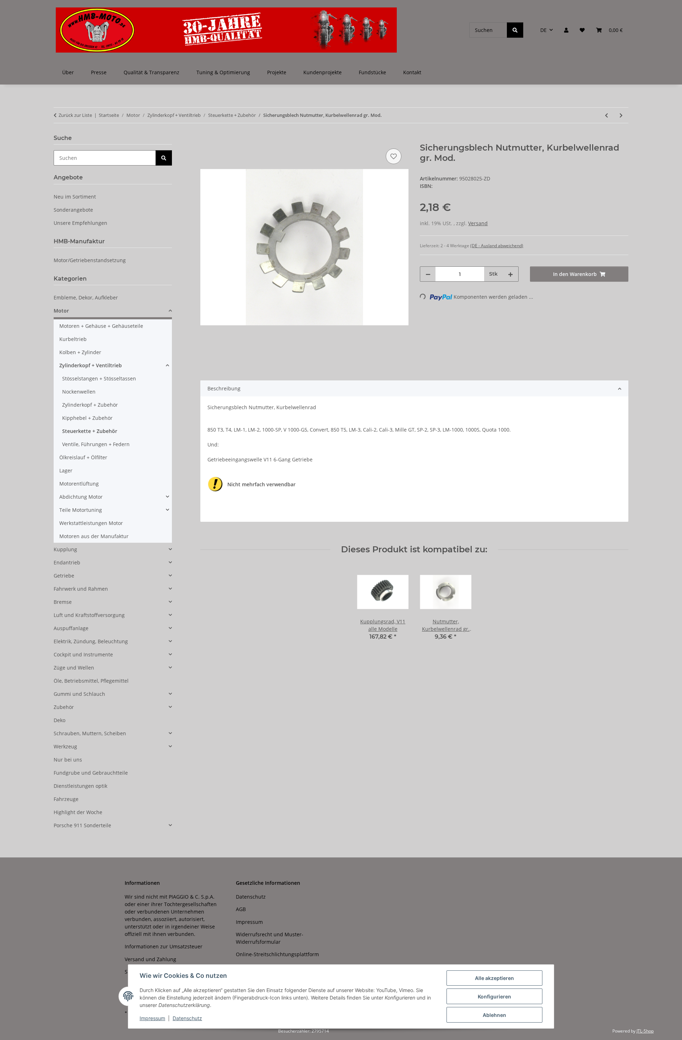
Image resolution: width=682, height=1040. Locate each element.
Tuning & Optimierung (223, 72)
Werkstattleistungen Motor (91, 523)
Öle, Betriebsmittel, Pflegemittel (91, 680)
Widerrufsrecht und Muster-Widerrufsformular (269, 938)
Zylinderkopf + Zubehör (90, 404)
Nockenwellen (79, 391)
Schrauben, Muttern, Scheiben (90, 733)
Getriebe (64, 575)
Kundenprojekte (322, 72)
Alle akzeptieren (494, 978)
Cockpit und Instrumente (83, 654)
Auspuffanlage (71, 628)
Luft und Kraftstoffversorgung (89, 615)
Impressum (152, 1018)
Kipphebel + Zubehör (87, 418)
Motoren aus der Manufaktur (94, 536)
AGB (241, 909)
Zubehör (64, 707)
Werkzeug (65, 746)
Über (68, 72)
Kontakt (412, 72)
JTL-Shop (645, 1031)
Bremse (63, 601)
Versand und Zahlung (150, 959)
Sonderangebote (73, 209)
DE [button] (543, 30)
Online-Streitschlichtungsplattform (277, 954)
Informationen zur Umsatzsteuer (163, 946)
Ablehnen (494, 1015)
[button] (566, 30)
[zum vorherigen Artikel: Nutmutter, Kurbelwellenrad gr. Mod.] (606, 115)
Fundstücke (372, 72)
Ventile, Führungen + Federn (96, 444)
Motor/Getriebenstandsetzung (90, 260)
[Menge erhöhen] (510, 274)
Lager (65, 470)
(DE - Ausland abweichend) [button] (496, 246)
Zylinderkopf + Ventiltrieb (90, 365)
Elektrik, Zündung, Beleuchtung (91, 641)
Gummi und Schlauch (79, 693)
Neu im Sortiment (75, 196)
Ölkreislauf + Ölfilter (83, 457)
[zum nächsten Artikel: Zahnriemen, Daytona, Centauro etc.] (621, 115)
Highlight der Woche (78, 812)
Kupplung (65, 549)
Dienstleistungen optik (80, 785)
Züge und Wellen (74, 667)
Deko (59, 720)
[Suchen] (515, 30)
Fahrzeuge (66, 799)
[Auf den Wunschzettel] (393, 156)
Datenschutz (187, 1018)
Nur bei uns (68, 759)
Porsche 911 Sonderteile (82, 825)
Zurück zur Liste (75, 115)
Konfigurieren (494, 996)
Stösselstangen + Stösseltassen (99, 378)
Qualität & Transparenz (151, 72)
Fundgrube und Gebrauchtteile (91, 772)
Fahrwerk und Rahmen (81, 588)
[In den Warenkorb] (206, 139)
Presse (99, 72)
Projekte (276, 72)
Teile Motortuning (80, 510)
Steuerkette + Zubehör (89, 431)
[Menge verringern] (428, 274)
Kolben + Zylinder (80, 352)
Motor (61, 310)
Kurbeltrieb (73, 339)
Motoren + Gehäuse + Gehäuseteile (101, 326)
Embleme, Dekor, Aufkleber (86, 297)
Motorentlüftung (79, 483)
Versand (478, 223)
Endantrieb (67, 562)
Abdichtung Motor (81, 496)
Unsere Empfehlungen (80, 223)
